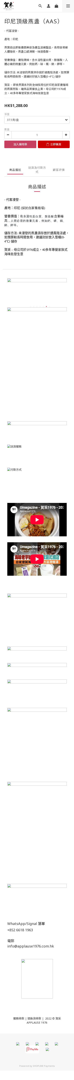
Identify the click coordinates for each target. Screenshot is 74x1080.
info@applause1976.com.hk (30, 946)
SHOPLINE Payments (44, 1065)
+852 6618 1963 (20, 930)
